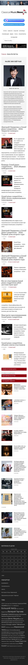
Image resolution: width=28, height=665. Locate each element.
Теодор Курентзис (20, 641)
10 (3, 560)
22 (21, 564)
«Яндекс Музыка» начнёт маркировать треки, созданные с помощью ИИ (19, 417)
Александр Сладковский (17, 603)
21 (17, 564)
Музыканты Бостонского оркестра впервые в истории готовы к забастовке (20, 387)
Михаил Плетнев (10, 630)
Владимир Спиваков (7, 614)
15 (21, 560)
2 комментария (11, 170)
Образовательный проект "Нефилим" (10, 595)
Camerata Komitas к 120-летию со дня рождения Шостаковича (19, 481)
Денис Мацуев (13, 619)
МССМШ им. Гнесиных (10, 627)
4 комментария (11, 133)
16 (24, 560)
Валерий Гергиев (15, 611)
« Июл (2, 575)
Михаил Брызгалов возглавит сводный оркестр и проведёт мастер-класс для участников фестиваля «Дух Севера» (20, 516)
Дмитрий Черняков (20, 620)
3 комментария (11, 236)
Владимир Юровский (11, 616)
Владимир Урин (17, 614)
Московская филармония (13, 632)
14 (17, 560)
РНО (18, 639)
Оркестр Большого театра (15, 635)
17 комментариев (12, 287)
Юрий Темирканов (10, 646)
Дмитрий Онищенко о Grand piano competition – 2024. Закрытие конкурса (13, 129)
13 (14, 560)
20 (14, 564)
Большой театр (8, 608)
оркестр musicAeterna (18, 646)
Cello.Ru (3, 589)
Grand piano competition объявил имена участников (13, 344)
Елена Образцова (15, 622)
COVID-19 (3, 603)
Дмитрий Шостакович (6, 622)
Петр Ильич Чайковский (11, 639)
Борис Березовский (19, 608)
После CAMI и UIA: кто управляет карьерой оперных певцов (20, 447)
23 (24, 564)
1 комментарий (11, 202)
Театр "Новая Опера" (11, 641)
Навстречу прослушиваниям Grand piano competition (13, 316)
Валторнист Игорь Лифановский (9, 592)
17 (3, 564)
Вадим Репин (4, 611)
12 (10, 560)
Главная (3, 54)
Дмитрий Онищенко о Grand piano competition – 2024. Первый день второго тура (13, 232)
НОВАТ (9, 635)
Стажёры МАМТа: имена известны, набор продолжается (20, 432)
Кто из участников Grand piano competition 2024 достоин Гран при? (12, 283)
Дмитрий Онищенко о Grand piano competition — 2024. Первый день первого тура (13, 257)
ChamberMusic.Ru (5, 586)
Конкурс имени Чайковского (15, 624)
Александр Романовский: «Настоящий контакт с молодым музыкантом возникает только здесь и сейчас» (20, 532)
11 (6, 560)
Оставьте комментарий (13, 262)
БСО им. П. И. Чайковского (13, 605)
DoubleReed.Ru (4, 583)
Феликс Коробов (10, 643)
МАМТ (3, 627)
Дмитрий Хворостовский (10, 620)
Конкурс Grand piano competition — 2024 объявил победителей (13, 166)
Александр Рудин (8, 603)
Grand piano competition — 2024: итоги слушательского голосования (13, 198)
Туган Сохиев (3, 643)
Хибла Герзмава (16, 643)
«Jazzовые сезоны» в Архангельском (19, 400)
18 (6, 564)
